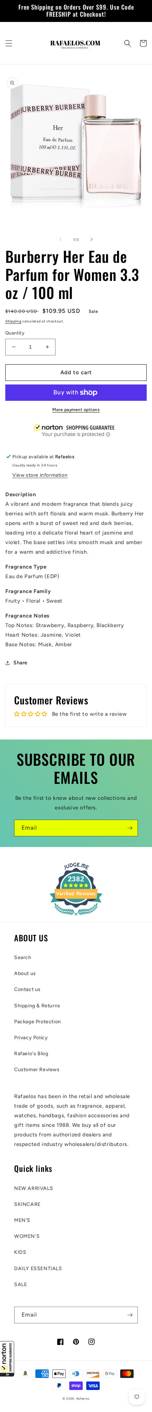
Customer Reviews (37, 1070)
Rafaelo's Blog (31, 1054)
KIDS (20, 1252)
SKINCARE (27, 1204)
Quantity (14, 333)
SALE (20, 1284)
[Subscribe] (130, 828)
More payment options (76, 409)
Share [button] (20, 663)
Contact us (27, 989)
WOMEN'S (27, 1236)
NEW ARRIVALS (33, 1188)
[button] (7, 1359)
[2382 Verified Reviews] (76, 917)
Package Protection (37, 1022)
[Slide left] (60, 239)
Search (22, 957)
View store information (40, 475)
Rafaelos (83, 1398)
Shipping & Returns (37, 1006)
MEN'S (22, 1220)
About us (25, 973)
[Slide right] (91, 239)
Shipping (13, 321)
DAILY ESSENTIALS (38, 1269)
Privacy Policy (31, 1038)
